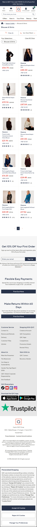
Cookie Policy (6, 501)
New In (11, 18)
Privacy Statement (10, 436)
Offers (5, 18)
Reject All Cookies (18, 515)
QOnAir (3, 344)
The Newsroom (6, 359)
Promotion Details (25, 344)
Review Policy (24, 347)
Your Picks (20, 18)
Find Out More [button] (18, 292)
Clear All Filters (30, 38)
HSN (5, 430)
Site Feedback (5, 379)
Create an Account (25, 330)
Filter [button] (10, 33)
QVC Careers (24, 355)
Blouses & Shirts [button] (9, 42)
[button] (3, 9)
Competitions (24, 341)
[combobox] (16, 14)
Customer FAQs (6, 341)
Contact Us (4, 330)
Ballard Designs (13, 430)
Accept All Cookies (18, 508)
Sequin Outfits (10, 23)
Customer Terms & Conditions (24, 436)
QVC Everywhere (25, 334)
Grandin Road (18, 432)
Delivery (4, 337)
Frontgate (21, 430)
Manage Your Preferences (18, 523)
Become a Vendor (25, 359)
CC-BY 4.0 (25, 454)
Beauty (28, 18)
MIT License (25, 453)
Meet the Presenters (7, 355)
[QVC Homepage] (2, 23)
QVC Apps (23, 337)
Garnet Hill (28, 430)
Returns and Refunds (7, 334)
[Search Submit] (33, 14)
